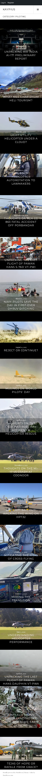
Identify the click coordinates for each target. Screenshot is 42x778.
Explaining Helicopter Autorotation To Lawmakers (21, 178)
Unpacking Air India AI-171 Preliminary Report (21, 55)
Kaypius (9, 9)
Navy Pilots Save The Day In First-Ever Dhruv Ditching (21, 305)
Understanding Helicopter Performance (21, 639)
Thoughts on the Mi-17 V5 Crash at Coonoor (21, 472)
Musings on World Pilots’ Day (21, 390)
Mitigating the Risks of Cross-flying (21, 557)
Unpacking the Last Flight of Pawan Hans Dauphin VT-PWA (21, 680)
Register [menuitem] (11, 3)
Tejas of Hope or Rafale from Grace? (21, 765)
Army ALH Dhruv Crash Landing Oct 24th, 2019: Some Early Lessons (21, 720)
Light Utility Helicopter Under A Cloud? (21, 139)
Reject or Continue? (21, 350)
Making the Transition (21, 598)
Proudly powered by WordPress (13, 772)
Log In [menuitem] (3, 3)
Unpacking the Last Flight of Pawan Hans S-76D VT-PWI (21, 264)
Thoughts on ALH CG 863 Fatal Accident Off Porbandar (21, 222)
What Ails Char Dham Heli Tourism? (21, 98)
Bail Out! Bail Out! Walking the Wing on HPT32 (21, 514)
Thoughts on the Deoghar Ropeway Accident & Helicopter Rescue (21, 428)
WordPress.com (8, 775)
